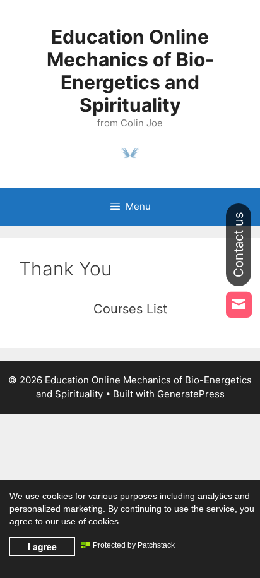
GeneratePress (191, 394)
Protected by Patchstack (134, 545)
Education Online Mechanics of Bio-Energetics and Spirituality (130, 70)
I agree (42, 546)
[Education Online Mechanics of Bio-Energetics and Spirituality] (130, 151)
